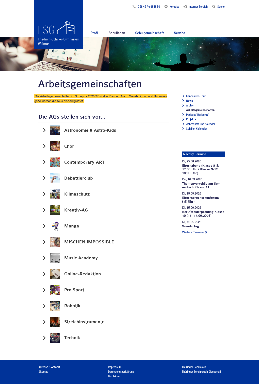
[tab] (103, 130)
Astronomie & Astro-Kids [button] (90, 130)
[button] (95, 32)
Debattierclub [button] (78, 178)
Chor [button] (69, 146)
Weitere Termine (193, 232)
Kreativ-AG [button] (76, 210)
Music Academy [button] (81, 258)
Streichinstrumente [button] (84, 321)
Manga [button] (71, 226)
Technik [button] (72, 337)
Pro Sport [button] (74, 289)
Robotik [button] (72, 305)
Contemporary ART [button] (84, 162)
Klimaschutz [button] (77, 194)
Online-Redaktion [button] (82, 274)
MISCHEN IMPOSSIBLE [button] (89, 242)
